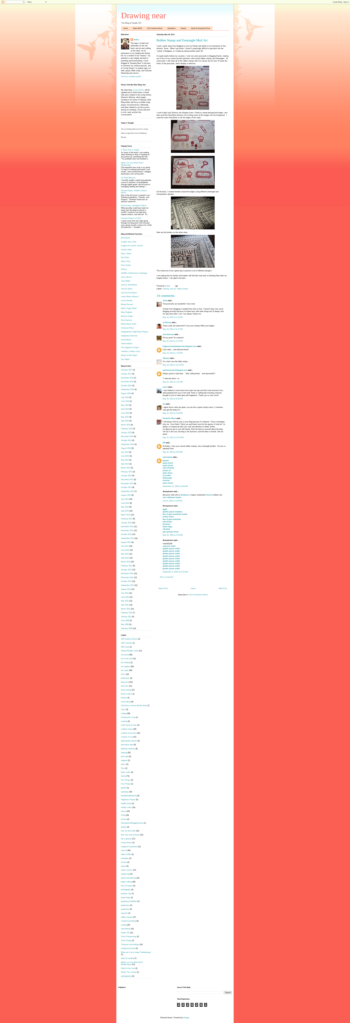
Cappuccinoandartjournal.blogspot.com (179, 346)
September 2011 (127, 585)
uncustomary (168, 334)
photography (126, 890)
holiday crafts (126, 807)
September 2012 (127, 538)
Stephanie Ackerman (129, 336)
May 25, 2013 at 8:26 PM (173, 452)
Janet (165, 301)
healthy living (126, 803)
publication (125, 905)
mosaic (124, 862)
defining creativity (128, 749)
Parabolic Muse (169, 418)
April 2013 (125, 511)
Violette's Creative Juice (130, 351)
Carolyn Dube (126, 250)
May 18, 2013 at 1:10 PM (173, 317)
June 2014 (125, 456)
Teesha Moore (126, 344)
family (123, 776)
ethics (123, 764)
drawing (166, 289)
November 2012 (127, 530)
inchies (124, 819)
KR (164, 443)
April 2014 (125, 464)
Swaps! (183, 28)
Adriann (166, 358)
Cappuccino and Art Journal (132, 246)
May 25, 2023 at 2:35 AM (173, 535)
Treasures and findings (130, 944)
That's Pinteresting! (128, 936)
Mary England (126, 312)
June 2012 (125, 550)
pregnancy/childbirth (129, 901)
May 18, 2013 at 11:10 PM (173, 365)
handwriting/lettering (129, 796)
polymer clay (126, 893)
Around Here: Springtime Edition (133, 205)
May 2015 (125, 417)
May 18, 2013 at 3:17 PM (173, 329)
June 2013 (125, 503)
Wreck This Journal (128, 972)
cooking (124, 721)
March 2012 (125, 562)
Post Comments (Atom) (198, 595)
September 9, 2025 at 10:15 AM (175, 572)
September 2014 (127, 444)
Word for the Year (128, 968)
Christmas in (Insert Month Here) (134, 705)
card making (126, 702)
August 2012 (126, 542)
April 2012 (125, 558)
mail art (173, 289)
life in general (126, 839)
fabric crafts (125, 772)
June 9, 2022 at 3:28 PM (172, 501)
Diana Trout (125, 261)
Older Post (222, 588)
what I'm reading (127, 958)
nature (123, 866)
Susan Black (126, 340)
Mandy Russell (127, 304)
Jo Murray (167, 322)
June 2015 (125, 413)
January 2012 (126, 570)
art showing (125, 662)
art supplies (125, 666)
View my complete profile (131, 76)
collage (124, 713)
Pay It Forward (127, 886)
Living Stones (138, 90)
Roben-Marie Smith (128, 324)
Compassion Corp (128, 717)
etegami (124, 760)
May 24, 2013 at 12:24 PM (173, 437)
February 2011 (126, 613)
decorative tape (127, 745)
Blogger (186, 1018)
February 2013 (126, 519)
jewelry (123, 827)
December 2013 (127, 479)
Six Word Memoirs (128, 178)
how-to (123, 811)
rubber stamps (182, 289)
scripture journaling (128, 921)
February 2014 (126, 472)
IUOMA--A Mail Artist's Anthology (134, 273)
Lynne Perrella (126, 301)
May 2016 (125, 405)
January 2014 (126, 476)
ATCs (123, 674)
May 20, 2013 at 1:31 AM (173, 382)
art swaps (125, 670)
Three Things (126, 940)
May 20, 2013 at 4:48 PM (173, 413)
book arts (124, 686)
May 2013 (125, 507)
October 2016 (126, 386)
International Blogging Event (132, 823)
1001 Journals (126, 643)
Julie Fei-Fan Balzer (129, 293)
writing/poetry (126, 976)
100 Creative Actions (154, 28)
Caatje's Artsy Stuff (128, 242)
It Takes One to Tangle (130, 150)
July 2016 (125, 397)
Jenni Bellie (125, 281)
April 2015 (125, 421)
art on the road (126, 658)
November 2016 (127, 382)
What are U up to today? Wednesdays (136, 952)
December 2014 (127, 436)
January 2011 (126, 617)
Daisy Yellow (126, 254)
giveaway (124, 792)
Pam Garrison (126, 320)
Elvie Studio (126, 265)
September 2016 (127, 389)
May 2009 (125, 624)
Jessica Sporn (126, 289)
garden (123, 788)
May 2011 (125, 601)
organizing (125, 874)
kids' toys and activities (130, 835)
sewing (123, 925)
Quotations (171, 28)
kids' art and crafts (128, 831)
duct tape (124, 756)
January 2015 (126, 433)
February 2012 (126, 566)
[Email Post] (176, 286)
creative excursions (128, 733)
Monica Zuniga (127, 316)
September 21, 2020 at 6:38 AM (175, 486)
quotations (125, 909)
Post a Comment (166, 577)
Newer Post (163, 588)
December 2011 (127, 573)
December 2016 (127, 378)
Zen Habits (125, 359)
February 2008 (126, 628)
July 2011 (125, 593)
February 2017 (126, 370)
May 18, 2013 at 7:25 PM (173, 353)
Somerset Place (127, 328)
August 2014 (126, 448)
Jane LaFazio (126, 277)
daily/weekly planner (129, 741)
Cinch (123, 709)
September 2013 (127, 491)
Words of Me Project (129, 355)
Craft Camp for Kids (129, 725)
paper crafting (126, 882)
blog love (124, 682)
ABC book (125, 647)
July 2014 (125, 452)
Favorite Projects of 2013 (131, 218)
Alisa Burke (125, 238)
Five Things (125, 780)
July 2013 (125, 499)
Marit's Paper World (128, 308)
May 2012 (125, 554)
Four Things (125, 784)
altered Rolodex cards (129, 651)
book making (126, 690)
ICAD (123, 815)
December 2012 (127, 526)
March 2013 (125, 515)
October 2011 (126, 581)
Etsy (123, 768)
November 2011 (127, 577)
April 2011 (125, 605)
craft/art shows (127, 729)
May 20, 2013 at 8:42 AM (173, 399)
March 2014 (125, 468)
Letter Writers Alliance (129, 297)
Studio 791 (125, 933)
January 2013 (126, 523)
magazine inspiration (129, 847)
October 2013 (126, 487)
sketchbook (125, 929)
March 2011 (125, 609)
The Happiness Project (130, 347)
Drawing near (143, 15)
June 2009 (125, 620)
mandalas (125, 858)
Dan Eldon (125, 257)
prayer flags (125, 897)
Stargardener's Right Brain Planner (134, 332)
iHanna (123, 269)
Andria (136, 40)
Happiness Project (128, 800)
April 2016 (125, 409)
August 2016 (126, 393)
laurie (165, 387)
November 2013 (127, 483)
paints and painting (128, 878)
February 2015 (126, 429)
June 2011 (125, 597)
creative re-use (127, 737)
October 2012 (126, 534)
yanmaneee (167, 457)
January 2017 (126, 374)
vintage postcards (128, 948)
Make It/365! (137, 28)
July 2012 (125, 546)
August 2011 (126, 589)
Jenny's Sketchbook (129, 285)
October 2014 (126, 440)
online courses (126, 870)
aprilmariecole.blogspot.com (175, 370)
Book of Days (126, 694)
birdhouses (125, 678)
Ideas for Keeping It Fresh (200, 28)
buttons (124, 698)
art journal (125, 655)
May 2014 (125, 460)
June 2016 (125, 401)
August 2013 (126, 495)
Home (125, 28)
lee (164, 404)
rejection (124, 913)
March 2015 (125, 425)
